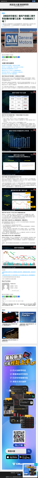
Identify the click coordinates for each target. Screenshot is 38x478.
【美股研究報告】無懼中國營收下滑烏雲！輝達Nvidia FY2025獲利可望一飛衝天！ (10, 304)
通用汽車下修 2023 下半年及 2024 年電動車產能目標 (11, 70)
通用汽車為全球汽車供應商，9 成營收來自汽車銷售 (11, 65)
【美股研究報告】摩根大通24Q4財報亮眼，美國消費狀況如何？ (10, 333)
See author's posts (15, 290)
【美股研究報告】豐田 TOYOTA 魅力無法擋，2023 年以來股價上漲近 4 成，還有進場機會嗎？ (18, 275)
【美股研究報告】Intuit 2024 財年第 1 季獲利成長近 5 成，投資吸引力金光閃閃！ (27, 304)
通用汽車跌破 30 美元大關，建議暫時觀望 (9, 73)
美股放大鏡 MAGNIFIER (19, 4)
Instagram (22, 472)
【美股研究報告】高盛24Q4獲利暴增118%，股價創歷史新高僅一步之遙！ (27, 317)
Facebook (17, 472)
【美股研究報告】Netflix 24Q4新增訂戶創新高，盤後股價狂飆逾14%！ (10, 317)
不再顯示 (36, 464)
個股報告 (3, 13)
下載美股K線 (12, 472)
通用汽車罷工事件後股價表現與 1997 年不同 (10, 68)
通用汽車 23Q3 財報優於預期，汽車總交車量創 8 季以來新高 (12, 67)
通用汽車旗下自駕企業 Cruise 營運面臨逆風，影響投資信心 (12, 72)
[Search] (36, 10)
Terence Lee (5, 26)
